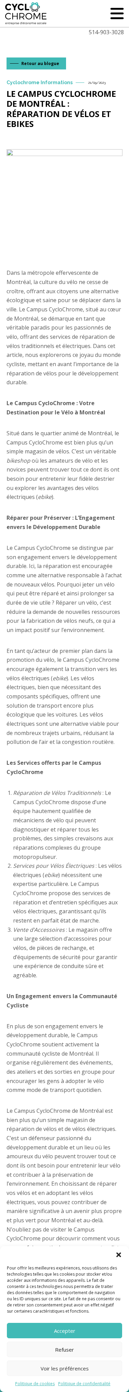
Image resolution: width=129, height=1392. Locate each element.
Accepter (64, 1330)
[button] (118, 1254)
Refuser (64, 1349)
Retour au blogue (40, 63)
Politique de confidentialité (84, 1384)
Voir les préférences (65, 1368)
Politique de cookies (35, 1384)
